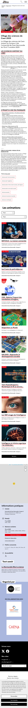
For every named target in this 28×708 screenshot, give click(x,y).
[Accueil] (6, 2)
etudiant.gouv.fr (7, 662)
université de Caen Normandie (9, 103)
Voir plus (14, 456)
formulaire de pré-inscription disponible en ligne (13, 169)
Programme (8, 5)
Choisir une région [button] (7, 665)
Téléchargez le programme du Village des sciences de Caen (14, 67)
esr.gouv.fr (5, 659)
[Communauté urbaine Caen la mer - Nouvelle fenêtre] (14, 609)
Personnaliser (14, 696)
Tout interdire (14, 700)
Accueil (3, 5)
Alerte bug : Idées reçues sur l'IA (10, 126)
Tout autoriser (14, 704)
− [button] (25, 469)
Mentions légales (13, 676)
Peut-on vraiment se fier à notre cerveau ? (12, 136)
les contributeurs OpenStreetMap (17, 464)
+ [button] (25, 466)
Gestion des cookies (13, 678)
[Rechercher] (21, 2)
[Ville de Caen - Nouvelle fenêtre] (14, 627)
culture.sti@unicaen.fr (10, 540)
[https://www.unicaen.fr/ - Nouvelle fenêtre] (14, 589)
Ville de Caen (16, 106)
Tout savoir (14, 577)
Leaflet (10, 464)
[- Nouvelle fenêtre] (3, 651)
